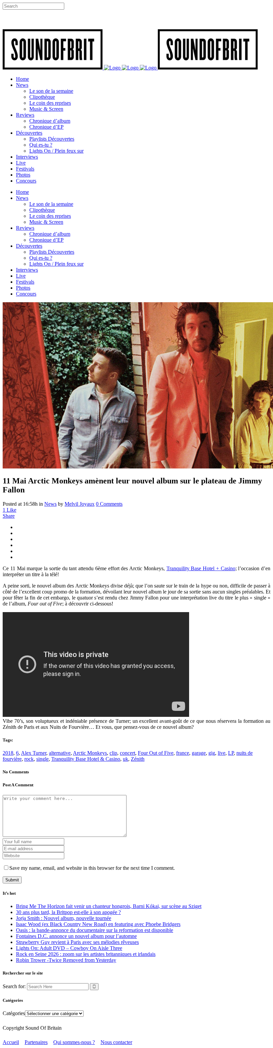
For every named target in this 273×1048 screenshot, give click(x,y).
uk (125, 759)
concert (127, 753)
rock (29, 759)
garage (199, 753)
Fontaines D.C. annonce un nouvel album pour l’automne (76, 936)
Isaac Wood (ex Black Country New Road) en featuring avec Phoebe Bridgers (98, 924)
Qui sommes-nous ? (74, 1042)
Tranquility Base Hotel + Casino (200, 568)
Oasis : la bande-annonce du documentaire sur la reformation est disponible (94, 930)
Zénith (137, 759)
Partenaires (36, 1042)
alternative (60, 753)
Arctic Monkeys (90, 753)
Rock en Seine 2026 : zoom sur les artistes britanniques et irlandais (85, 954)
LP (231, 753)
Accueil (11, 1042)
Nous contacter (116, 1042)
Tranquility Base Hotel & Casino (85, 759)
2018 (8, 753)
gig (211, 753)
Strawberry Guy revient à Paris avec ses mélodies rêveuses (77, 942)
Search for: (14, 986)
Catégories (14, 1013)
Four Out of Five (155, 753)
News (50, 504)
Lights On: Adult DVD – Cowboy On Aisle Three (69, 948)
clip (113, 753)
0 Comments (109, 504)
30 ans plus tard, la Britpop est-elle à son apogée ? (68, 912)
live (221, 753)
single (42, 759)
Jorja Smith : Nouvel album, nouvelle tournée (63, 918)
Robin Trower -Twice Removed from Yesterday (66, 960)
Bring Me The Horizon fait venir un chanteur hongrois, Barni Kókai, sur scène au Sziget (108, 906)
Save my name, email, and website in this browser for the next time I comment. (92, 868)
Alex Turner (33, 753)
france (182, 753)
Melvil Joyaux (80, 504)
